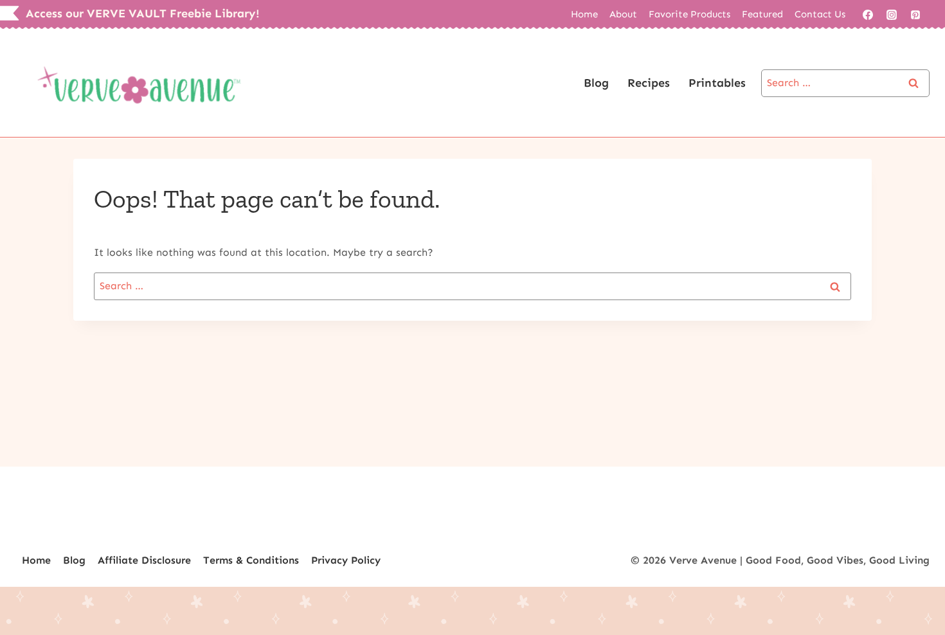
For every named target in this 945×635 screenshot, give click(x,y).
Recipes (648, 83)
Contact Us (820, 14)
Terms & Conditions (251, 560)
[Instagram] (891, 14)
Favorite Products (689, 14)
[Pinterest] (915, 14)
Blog (596, 83)
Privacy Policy (346, 560)
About (623, 14)
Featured (762, 14)
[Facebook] (868, 14)
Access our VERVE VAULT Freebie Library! (143, 13)
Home (584, 14)
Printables (717, 83)
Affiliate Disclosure (144, 560)
